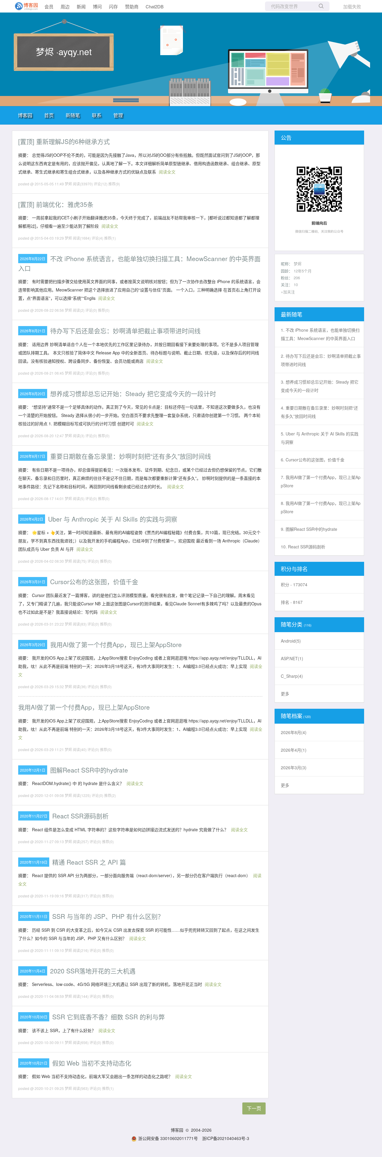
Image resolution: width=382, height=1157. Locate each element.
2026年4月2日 (31, 519)
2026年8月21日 (32, 330)
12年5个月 (303, 271)
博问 (97, 6)
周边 (65, 6)
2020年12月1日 (32, 770)
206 (297, 277)
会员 (48, 6)
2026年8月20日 (32, 393)
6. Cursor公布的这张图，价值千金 (312, 460)
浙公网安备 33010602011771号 (168, 1138)
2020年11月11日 (33, 916)
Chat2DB (155, 6)
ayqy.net (75, 51)
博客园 (25, 115)
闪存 (113, 6)
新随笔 (73, 115)
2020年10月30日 (33, 1016)
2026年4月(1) (293, 750)
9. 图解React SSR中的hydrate (309, 529)
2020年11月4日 (32, 970)
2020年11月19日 (33, 862)
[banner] (24, 6)
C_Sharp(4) (292, 676)
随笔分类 (291, 624)
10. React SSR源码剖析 (303, 547)
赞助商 (131, 6)
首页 (49, 115)
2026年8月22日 (32, 258)
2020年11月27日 (33, 815)
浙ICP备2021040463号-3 (225, 1138)
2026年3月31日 (32, 581)
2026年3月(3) (293, 767)
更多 (285, 694)
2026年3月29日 (32, 644)
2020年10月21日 (33, 1063)
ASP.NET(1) (292, 658)
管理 (118, 115)
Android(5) (291, 641)
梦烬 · (47, 51)
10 (296, 284)
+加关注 (288, 291)
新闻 (81, 6)
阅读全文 (167, 172)
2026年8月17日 (32, 456)
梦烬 (297, 263)
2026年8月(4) (293, 732)
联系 (96, 115)
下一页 (254, 1108)
